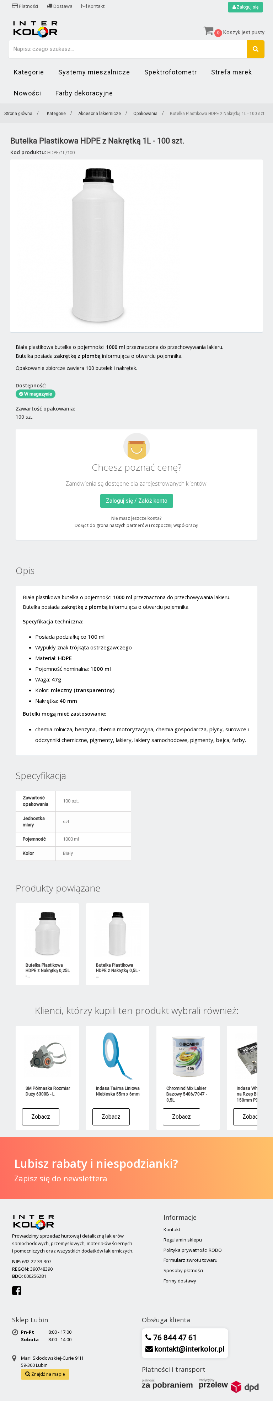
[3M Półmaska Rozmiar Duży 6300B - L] (47, 1056)
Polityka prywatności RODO (193, 1250)
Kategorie (29, 72)
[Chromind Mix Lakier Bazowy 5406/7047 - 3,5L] (188, 1056)
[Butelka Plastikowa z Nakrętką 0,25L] (47, 933)
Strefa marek (231, 72)
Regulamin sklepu (183, 1240)
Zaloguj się (247, 7)
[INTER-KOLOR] (35, 29)
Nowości (27, 93)
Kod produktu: (28, 152)
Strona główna (18, 113)
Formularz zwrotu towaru (191, 1260)
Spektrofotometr (170, 72)
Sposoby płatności (183, 1270)
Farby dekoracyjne (84, 93)
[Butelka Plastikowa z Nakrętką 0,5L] (117, 933)
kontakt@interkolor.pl (189, 1349)
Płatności (28, 6)
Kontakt (96, 6)
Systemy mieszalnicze (94, 72)
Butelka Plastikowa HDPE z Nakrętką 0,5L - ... (118, 970)
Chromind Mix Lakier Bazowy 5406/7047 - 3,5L (186, 1094)
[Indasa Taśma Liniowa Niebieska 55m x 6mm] (117, 1056)
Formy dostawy (180, 1280)
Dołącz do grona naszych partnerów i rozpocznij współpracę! (136, 525)
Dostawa (62, 6)
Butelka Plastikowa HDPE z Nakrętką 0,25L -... (48, 970)
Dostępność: (31, 385)
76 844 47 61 (174, 1337)
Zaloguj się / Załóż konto (136, 500)
